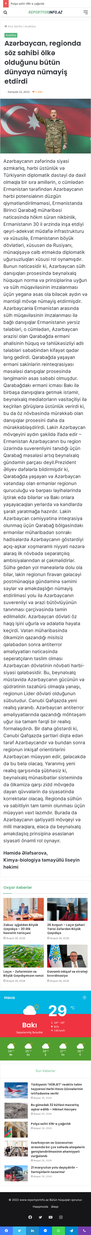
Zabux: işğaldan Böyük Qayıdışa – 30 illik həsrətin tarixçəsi (20, 929)
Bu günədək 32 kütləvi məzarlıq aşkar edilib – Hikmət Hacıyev (55, 1107)
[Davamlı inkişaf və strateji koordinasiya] (67, 956)
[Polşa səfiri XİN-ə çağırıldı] (16, 1130)
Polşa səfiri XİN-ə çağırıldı (51, 1124)
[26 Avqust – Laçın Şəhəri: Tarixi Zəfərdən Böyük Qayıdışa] (67, 909)
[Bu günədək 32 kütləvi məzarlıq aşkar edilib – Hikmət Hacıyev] (16, 1111)
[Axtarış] (5, 13)
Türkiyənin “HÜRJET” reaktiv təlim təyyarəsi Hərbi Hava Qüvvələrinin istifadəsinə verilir (57, 1089)
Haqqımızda (40, 1206)
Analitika (30, 26)
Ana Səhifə (14, 26)
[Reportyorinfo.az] (45, 12)
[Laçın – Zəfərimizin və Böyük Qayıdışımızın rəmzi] (23, 956)
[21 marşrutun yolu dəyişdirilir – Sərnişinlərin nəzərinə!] (16, 1173)
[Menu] (86, 13)
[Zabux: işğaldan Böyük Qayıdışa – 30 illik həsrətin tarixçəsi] (23, 909)
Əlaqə (54, 1206)
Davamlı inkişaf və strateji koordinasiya (67, 973)
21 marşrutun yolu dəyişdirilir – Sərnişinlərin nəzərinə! (54, 1169)
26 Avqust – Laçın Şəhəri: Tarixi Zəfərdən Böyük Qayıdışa (66, 929)
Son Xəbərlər (45, 1071)
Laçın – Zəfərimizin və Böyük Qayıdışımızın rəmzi (23, 973)
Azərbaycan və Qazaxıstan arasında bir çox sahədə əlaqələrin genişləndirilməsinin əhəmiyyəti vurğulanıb (58, 1149)
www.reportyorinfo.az (34, 1199)
